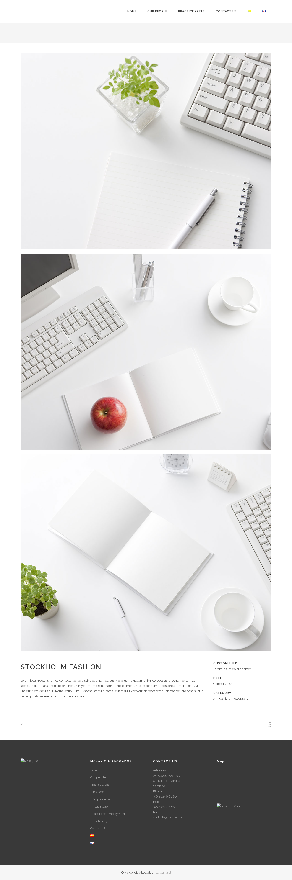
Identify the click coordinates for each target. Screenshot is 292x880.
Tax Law (98, 792)
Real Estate (100, 806)
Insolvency (100, 821)
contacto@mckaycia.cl (168, 817)
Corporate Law (102, 799)
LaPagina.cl (163, 872)
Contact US (97, 828)
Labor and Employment (109, 814)
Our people (98, 777)
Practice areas (99, 784)
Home (94, 770)
